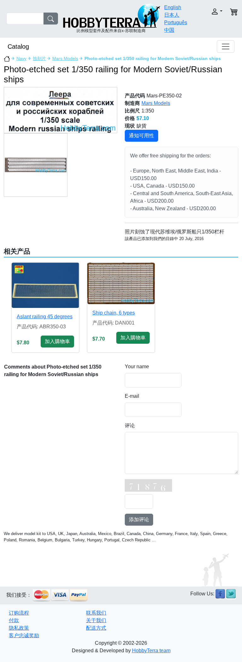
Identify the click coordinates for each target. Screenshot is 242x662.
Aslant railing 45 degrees (44, 316)
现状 (130, 126)
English (172, 7)
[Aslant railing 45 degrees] (45, 285)
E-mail (132, 396)
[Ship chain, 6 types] (121, 283)
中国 (169, 30)
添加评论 (139, 519)
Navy (21, 58)
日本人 (171, 15)
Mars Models (65, 58)
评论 (130, 425)
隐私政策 (19, 628)
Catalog (18, 46)
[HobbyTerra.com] (111, 15)
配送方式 (96, 628)
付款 (14, 620)
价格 (130, 118)
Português (175, 22)
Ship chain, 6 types (113, 312)
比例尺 (132, 110)
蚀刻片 (39, 58)
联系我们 (96, 612)
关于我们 (96, 620)
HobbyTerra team (151, 650)
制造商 (132, 103)
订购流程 (19, 612)
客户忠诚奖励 (24, 635)
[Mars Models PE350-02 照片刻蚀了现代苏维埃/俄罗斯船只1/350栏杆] (60, 109)
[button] (213, 11)
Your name (137, 366)
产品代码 (135, 95)
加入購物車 (57, 341)
